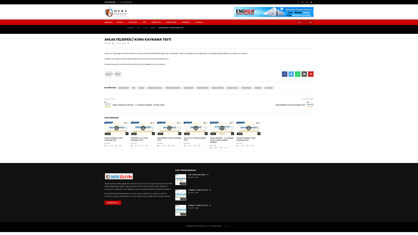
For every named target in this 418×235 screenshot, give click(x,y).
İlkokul (120, 22)
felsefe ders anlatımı (155, 88)
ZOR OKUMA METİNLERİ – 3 (198, 175)
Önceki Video (109, 99)
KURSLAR (198, 22)
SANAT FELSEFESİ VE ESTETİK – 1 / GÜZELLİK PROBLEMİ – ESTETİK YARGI (139, 105)
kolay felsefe (246, 88)
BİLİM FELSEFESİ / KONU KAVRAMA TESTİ (290, 105)
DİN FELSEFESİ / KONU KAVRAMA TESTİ (169, 139)
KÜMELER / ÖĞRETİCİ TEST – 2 (199, 190)
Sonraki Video (308, 99)
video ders (268, 88)
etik (134, 88)
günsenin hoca (232, 88)
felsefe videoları (217, 88)
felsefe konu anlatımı (173, 88)
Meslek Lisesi (171, 22)
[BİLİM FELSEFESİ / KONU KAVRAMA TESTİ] (310, 105)
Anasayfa (108, 22)
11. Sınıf (145, 28)
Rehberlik (186, 22)
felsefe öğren (188, 88)
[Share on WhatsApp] (297, 74)
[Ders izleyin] (116, 12)
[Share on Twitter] (291, 74)
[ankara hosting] (228, 226)
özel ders (258, 88)
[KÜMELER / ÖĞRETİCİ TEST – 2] (180, 195)
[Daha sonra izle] (307, 2)
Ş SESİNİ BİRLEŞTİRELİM (125, 2)
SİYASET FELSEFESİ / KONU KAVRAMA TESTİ (246, 139)
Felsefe (152, 28)
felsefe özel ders (202, 88)
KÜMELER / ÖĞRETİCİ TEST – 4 (199, 205)
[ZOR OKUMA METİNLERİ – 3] (180, 179)
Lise (144, 22)
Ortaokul (133, 22)
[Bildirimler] (311, 2)
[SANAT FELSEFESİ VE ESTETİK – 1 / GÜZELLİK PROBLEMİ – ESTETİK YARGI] (107, 105)
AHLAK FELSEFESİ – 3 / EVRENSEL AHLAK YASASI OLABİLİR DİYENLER (221, 140)
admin (108, 43)
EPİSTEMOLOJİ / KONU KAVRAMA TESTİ (139, 139)
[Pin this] (311, 74)
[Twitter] (302, 2)
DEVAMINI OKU (112, 203)
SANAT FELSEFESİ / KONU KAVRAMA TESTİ (113, 139)
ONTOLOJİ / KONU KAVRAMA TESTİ (195, 139)
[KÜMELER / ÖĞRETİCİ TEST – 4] (180, 210)
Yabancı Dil (156, 22)
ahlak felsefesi (123, 88)
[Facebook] (298, 2)
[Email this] (304, 74)
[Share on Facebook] (284, 74)
